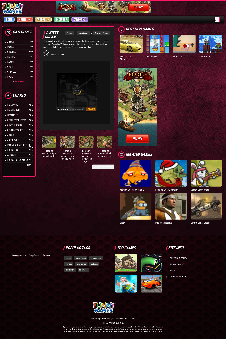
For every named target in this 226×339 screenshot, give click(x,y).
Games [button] (23, 19)
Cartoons (80, 19)
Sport (10, 67)
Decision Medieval (164, 222)
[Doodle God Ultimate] (126, 284)
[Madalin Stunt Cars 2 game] (151, 284)
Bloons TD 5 (12, 150)
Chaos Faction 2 (14, 125)
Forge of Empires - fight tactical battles (49, 153)
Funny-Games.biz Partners (39, 255)
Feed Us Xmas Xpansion (166, 189)
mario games (81, 258)
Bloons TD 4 (12, 105)
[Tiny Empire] (210, 44)
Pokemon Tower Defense (18, 145)
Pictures (61, 19)
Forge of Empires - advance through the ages (86, 156)
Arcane (10, 135)
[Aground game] (126, 263)
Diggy (122, 222)
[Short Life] (184, 44)
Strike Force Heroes (16, 120)
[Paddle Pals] (157, 44)
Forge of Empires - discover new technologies (67, 154)
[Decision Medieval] (171, 206)
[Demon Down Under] (206, 173)
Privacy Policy (177, 264)
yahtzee (69, 264)
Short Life (177, 56)
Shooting (11, 52)
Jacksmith (12, 155)
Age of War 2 (13, 140)
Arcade (10, 42)
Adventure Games (101, 33)
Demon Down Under (200, 189)
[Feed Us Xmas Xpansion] (171, 173)
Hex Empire (12, 115)
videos (68, 258)
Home (9, 19)
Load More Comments (104, 167)
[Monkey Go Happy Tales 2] (135, 173)
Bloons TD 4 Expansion (17, 160)
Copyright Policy (178, 258)
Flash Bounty (13, 110)
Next (29, 165)
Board (10, 77)
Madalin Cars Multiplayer (126, 58)
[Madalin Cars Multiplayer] (131, 44)
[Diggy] (135, 206)
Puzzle (10, 47)
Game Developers (178, 276)
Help (172, 270)
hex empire (83, 270)
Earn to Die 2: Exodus (201, 222)
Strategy (11, 72)
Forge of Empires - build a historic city (105, 153)
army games (81, 264)
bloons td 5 (70, 270)
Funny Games (84, 33)
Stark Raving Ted (15, 130)
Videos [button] (41, 19)
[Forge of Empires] (49, 142)
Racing (10, 62)
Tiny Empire (204, 56)
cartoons (94, 264)
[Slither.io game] (151, 263)
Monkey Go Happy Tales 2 (132, 189)
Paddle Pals (151, 56)
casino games (96, 258)
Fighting (11, 57)
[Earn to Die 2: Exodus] (206, 206)
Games (69, 33)
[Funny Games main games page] (153, 307)
